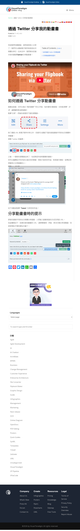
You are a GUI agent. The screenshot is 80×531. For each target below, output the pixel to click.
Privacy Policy (66, 503)
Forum (22, 508)
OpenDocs (14, 424)
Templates (14, 446)
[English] (45, 22)
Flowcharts (38, 508)
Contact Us (24, 512)
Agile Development (17, 344)
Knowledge (52, 500)
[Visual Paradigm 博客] (16, 10)
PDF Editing (14, 429)
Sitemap (51, 508)
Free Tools (52, 512)
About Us (23, 496)
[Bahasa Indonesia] (56, 22)
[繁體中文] (71, 22)
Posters (13, 433)
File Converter (15, 382)
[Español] (47, 22)
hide (59, 48)
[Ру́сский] (64, 22)
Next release (15, 412)
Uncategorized (16, 463)
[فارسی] (49, 22)
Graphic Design (16, 390)
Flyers (36, 504)
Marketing (14, 407)
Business (13, 365)
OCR (12, 416)
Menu (71, 10)
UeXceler (13, 454)
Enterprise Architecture (19, 378)
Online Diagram (16, 420)
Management (15, 403)
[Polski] (60, 22)
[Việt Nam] (67, 22)
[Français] (51, 22)
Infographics (15, 399)
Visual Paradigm (16, 467)
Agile (12, 340)
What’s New (24, 500)
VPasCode (14, 475)
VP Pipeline (14, 471)
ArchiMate (14, 356)
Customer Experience (18, 373)
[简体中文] (69, 22)
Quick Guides (15, 437)
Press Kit (23, 504)
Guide (14, 36)
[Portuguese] (62, 22)
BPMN (12, 361)
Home (10, 18)
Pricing (50, 496)
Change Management (18, 369)
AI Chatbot (14, 352)
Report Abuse (66, 514)
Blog (49, 504)
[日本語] (58, 22)
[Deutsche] (42, 22)
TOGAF (13, 450)
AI (11, 348)
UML (12, 458)
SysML (12, 441)
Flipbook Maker (16, 386)
